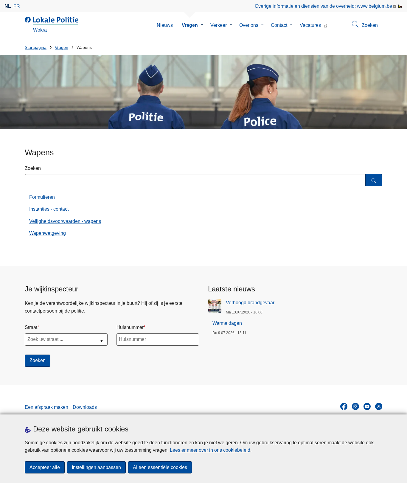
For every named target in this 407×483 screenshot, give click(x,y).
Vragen (190, 25)
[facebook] (343, 406)
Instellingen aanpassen (96, 467)
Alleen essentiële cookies (160, 467)
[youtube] (367, 406)
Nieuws (165, 25)
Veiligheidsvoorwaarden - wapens (65, 221)
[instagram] (355, 406)
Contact (279, 25)
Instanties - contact (49, 209)
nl (7, 6)
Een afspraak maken (46, 407)
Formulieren (42, 197)
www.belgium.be (374, 6)
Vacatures (310, 25)
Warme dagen (227, 323)
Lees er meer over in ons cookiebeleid (210, 450)
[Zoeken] (373, 180)
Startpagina (35, 47)
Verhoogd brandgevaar (250, 302)
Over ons (248, 25)
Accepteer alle (44, 467)
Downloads (85, 407)
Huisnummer (130, 327)
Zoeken (33, 168)
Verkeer (218, 25)
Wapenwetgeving (47, 233)
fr (16, 6)
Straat (31, 327)
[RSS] (378, 406)
